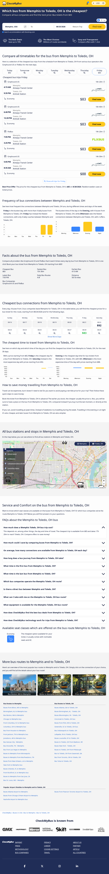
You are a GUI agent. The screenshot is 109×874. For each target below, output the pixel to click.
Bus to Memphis (29, 813)
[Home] (12, 3)
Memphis (83, 444)
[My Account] (87, 3)
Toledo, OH (98, 444)
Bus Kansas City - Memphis (13, 742)
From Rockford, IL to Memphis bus (16, 773)
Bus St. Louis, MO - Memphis (13, 780)
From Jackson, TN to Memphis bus (15, 734)
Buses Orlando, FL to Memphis (14, 769)
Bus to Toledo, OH (43, 813)
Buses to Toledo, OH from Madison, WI (68, 742)
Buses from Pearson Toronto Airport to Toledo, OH (72, 792)
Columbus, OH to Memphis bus (14, 727)
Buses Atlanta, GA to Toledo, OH (66, 708)
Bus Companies (22, 852)
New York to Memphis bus (12, 765)
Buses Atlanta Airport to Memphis (15, 792)
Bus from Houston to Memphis (14, 731)
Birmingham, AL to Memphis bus (15, 711)
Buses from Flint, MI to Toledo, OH (66, 723)
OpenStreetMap (94, 487)
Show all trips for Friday (55, 181)
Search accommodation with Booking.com (19, 32)
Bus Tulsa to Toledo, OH (63, 761)
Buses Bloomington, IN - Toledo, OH (67, 715)
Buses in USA (17, 813)
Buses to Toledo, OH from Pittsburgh (67, 750)
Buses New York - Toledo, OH (64, 746)
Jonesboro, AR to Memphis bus (14, 738)
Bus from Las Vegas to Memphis (15, 750)
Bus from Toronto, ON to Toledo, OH (67, 757)
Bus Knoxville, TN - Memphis (13, 746)
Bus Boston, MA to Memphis (13, 715)
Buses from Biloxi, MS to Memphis (15, 708)
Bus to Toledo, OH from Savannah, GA (68, 753)
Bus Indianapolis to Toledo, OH (65, 731)
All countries (79, 852)
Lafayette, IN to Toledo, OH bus (65, 734)
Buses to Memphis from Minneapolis (16, 753)
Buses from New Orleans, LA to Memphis (18, 761)
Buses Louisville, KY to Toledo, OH (66, 738)
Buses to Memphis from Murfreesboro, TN (18, 757)
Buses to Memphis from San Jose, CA (16, 776)
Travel (47, 852)
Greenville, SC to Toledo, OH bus (66, 727)
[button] (64, 441)
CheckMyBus (6, 813)
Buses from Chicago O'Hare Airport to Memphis (20, 796)
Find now (96, 99)
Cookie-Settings (51, 849)
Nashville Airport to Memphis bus (15, 799)
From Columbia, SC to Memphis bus (16, 723)
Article (76, 849)
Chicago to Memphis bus (12, 719)
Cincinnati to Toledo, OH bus (64, 719)
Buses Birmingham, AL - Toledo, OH (67, 711)
